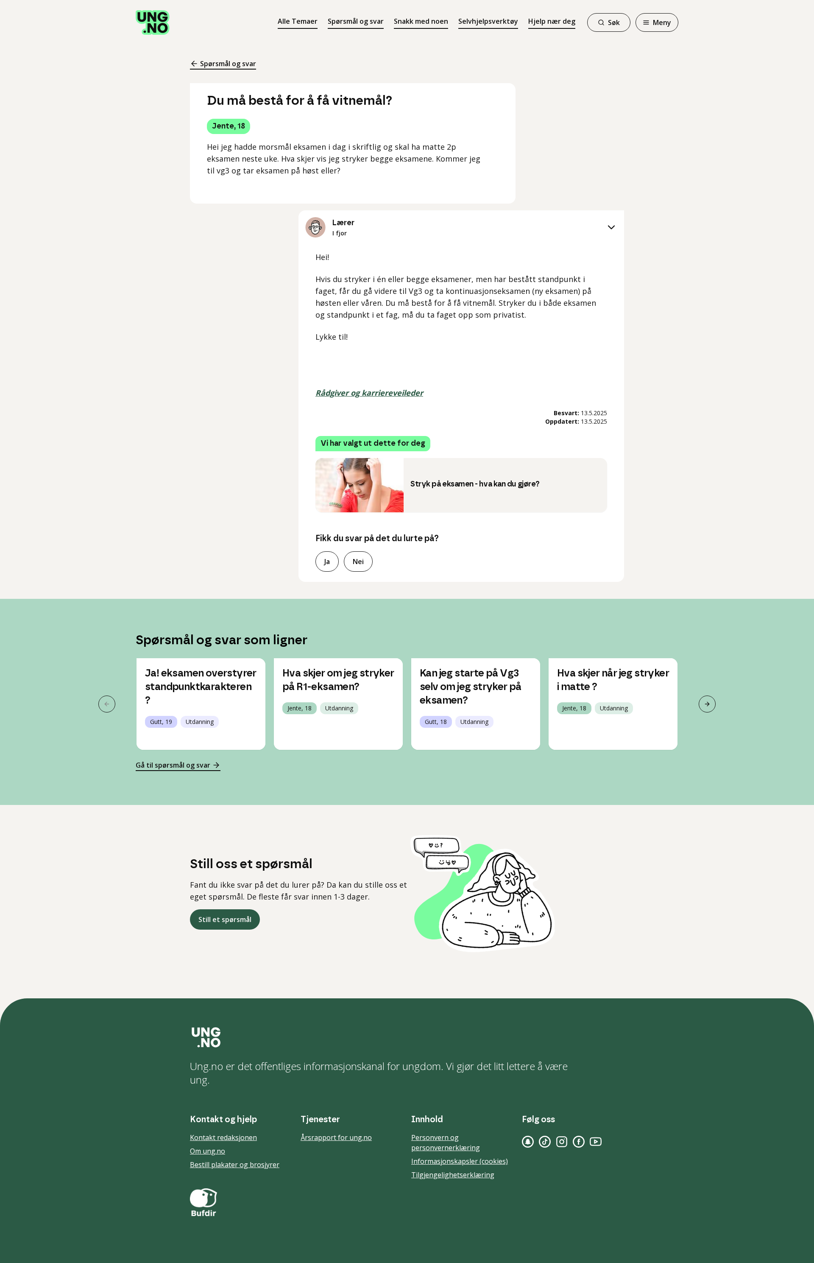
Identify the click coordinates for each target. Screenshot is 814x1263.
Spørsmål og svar (356, 21)
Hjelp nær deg (551, 21)
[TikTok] (545, 1142)
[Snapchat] (528, 1142)
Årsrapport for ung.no (336, 1137)
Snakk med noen (421, 21)
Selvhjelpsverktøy (488, 21)
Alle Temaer (298, 21)
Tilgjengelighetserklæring (452, 1174)
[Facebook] (579, 1142)
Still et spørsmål (224, 919)
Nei (358, 561)
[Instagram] (562, 1142)
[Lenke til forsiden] (153, 22)
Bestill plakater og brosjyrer (234, 1164)
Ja (327, 561)
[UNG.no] (407, 1037)
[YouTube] (596, 1142)
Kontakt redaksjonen (223, 1137)
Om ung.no (207, 1151)
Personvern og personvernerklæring (445, 1142)
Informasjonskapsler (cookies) (459, 1161)
